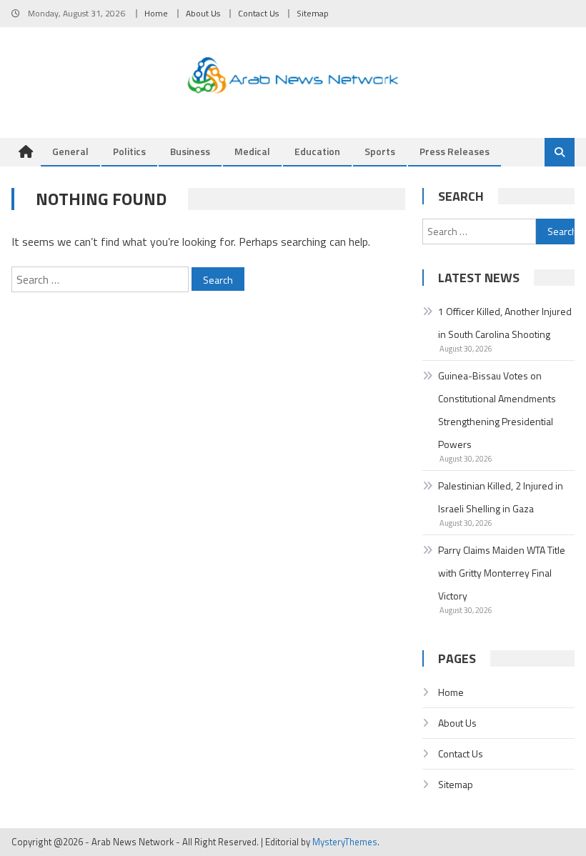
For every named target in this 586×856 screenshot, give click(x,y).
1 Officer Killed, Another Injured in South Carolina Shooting (505, 323)
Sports (379, 151)
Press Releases (454, 151)
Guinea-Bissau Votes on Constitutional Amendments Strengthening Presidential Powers (497, 410)
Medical (252, 151)
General (70, 151)
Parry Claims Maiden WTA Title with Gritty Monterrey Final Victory (501, 572)
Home (156, 13)
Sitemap (313, 13)
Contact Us (258, 13)
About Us (203, 13)
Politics (129, 151)
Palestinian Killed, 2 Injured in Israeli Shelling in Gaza (500, 497)
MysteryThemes (344, 842)
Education (317, 151)
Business (190, 151)
